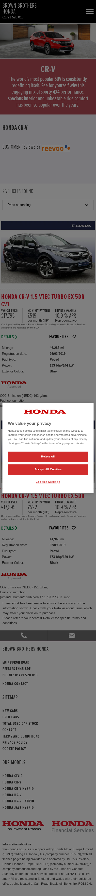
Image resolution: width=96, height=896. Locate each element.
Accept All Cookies (48, 469)
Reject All (48, 456)
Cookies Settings (48, 481)
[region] (48, 448)
